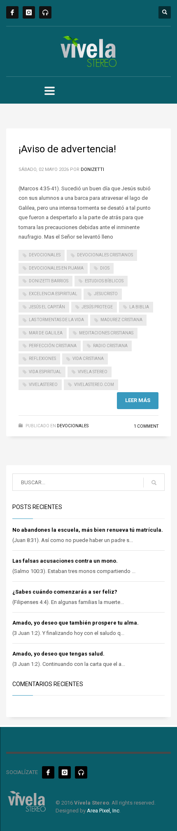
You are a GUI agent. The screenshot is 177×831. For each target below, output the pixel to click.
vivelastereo (43, 384)
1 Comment (146, 426)
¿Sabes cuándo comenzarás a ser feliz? (64, 592)
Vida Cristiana (88, 358)
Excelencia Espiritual (53, 293)
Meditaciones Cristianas (106, 333)
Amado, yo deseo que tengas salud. (58, 654)
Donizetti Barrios (48, 281)
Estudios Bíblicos (104, 281)
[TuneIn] (45, 12)
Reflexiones (42, 358)
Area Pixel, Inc (103, 810)
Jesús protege (97, 307)
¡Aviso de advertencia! (67, 149)
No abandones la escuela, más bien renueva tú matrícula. (87, 530)
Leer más (137, 400)
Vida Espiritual (45, 371)
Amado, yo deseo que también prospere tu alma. (75, 623)
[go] (154, 482)
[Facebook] (12, 12)
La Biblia (139, 307)
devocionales (45, 255)
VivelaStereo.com (94, 384)
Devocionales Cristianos (105, 255)
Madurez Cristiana (121, 319)
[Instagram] (29, 12)
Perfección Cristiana (53, 345)
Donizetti (92, 169)
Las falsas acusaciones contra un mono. (65, 561)
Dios (104, 268)
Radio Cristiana (110, 345)
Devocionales (72, 426)
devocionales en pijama (56, 268)
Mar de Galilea (46, 333)
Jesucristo (106, 293)
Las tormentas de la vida (56, 319)
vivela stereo (92, 371)
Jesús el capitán (47, 307)
